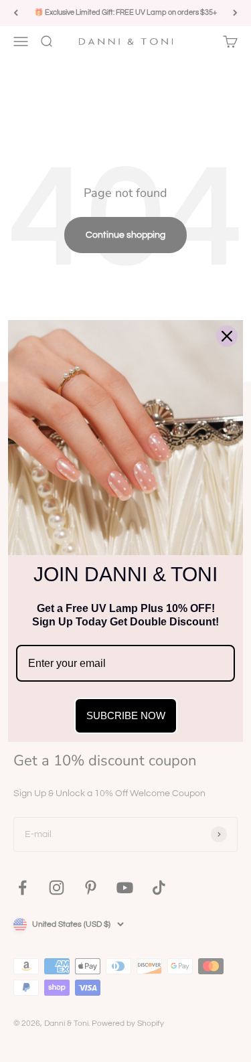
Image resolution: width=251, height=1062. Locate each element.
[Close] (227, 336)
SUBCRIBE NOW (125, 715)
